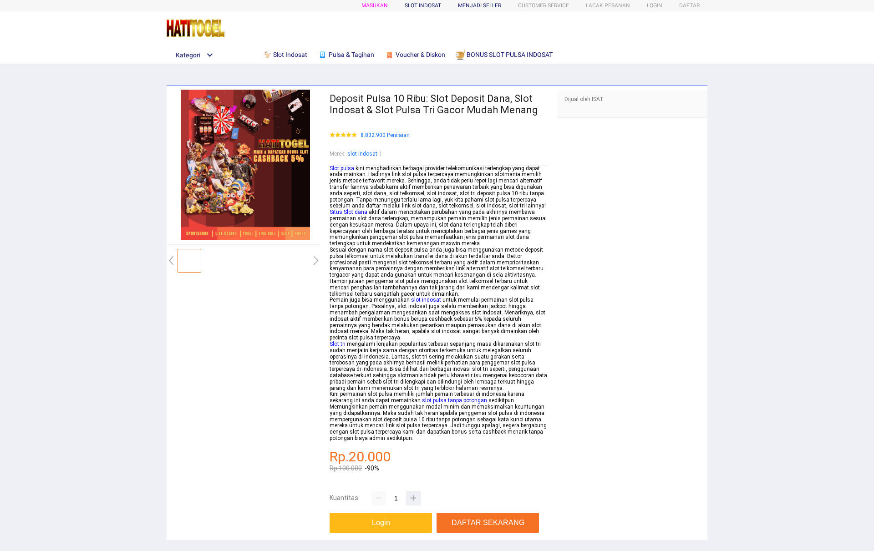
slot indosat (362, 154)
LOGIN (654, 5)
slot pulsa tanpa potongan (454, 400)
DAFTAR (689, 5)
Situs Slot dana (348, 212)
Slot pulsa (342, 168)
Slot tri (338, 344)
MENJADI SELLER (479, 5)
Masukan (374, 5)
